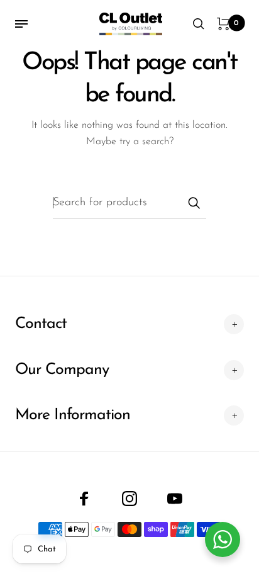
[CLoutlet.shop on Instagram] (129, 498)
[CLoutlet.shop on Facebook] (84, 498)
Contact (41, 324)
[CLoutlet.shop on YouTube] (174, 498)
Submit (193, 202)
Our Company (62, 370)
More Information (72, 415)
